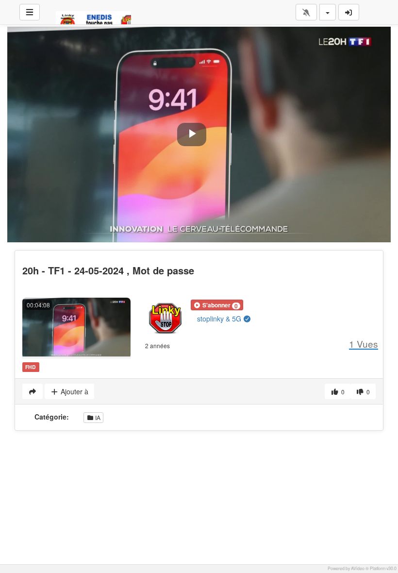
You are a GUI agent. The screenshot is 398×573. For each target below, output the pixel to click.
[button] (217, 305)
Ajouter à (73, 391)
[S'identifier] (349, 12)
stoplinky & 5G (220, 318)
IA (97, 417)
